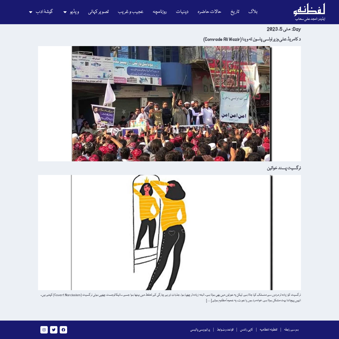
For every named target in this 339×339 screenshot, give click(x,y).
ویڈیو (74, 12)
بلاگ (252, 12)
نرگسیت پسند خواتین (284, 168)
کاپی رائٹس (246, 329)
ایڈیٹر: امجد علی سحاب (310, 19)
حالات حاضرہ (209, 12)
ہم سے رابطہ (291, 329)
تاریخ (235, 12)
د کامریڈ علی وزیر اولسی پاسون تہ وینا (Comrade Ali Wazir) (252, 39)
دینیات (182, 12)
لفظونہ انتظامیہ (268, 329)
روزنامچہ (160, 12)
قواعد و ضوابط (225, 329)
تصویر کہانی (98, 12)
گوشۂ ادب (44, 12)
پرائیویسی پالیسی (200, 329)
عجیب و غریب (130, 12)
